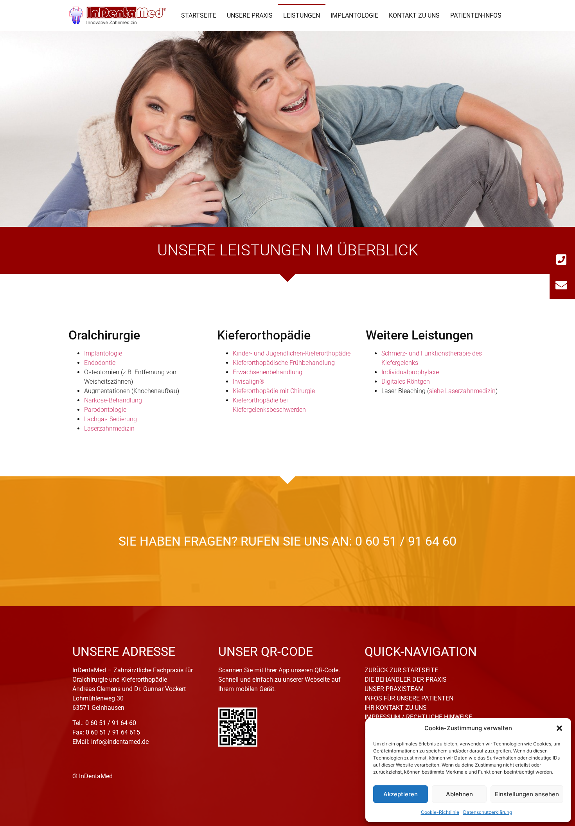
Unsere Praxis (250, 15)
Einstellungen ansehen (527, 794)
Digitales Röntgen (405, 381)
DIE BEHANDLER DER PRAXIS (406, 679)
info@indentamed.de (120, 741)
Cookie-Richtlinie (440, 812)
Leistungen (301, 15)
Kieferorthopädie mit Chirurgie (274, 391)
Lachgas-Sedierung (110, 419)
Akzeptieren (400, 794)
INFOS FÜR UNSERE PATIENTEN (409, 698)
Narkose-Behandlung (113, 400)
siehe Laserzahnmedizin (462, 391)
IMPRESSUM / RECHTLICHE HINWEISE (418, 717)
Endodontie (99, 362)
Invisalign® (248, 381)
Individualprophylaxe (410, 372)
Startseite (198, 15)
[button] (559, 728)
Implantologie (354, 15)
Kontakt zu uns (414, 15)
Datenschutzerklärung (487, 812)
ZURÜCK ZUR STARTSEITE (401, 670)
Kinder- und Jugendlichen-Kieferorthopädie (291, 353)
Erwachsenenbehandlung (267, 372)
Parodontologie (105, 409)
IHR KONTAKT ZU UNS (396, 707)
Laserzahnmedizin (109, 428)
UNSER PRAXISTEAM (394, 689)
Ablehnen (459, 794)
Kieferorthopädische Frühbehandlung (284, 362)
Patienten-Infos (475, 15)
